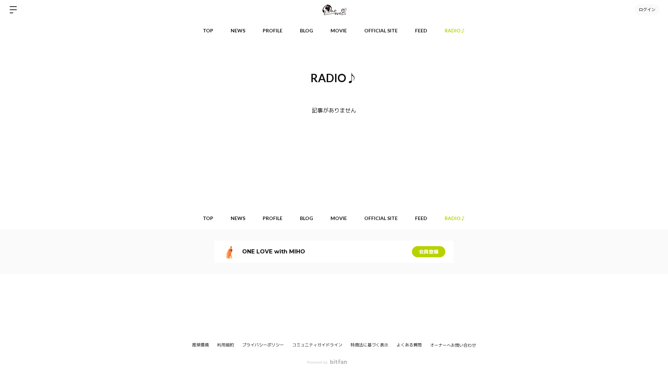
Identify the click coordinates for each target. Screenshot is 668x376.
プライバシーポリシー (263, 344)
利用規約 (225, 344)
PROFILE (273, 30)
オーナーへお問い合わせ (453, 345)
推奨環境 (200, 344)
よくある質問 (409, 344)
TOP (208, 30)
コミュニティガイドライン (317, 344)
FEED (421, 30)
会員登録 (428, 252)
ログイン (647, 9)
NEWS (238, 30)
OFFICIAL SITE (381, 30)
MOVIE (339, 30)
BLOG (306, 30)
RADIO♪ (455, 30)
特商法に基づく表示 (369, 344)
